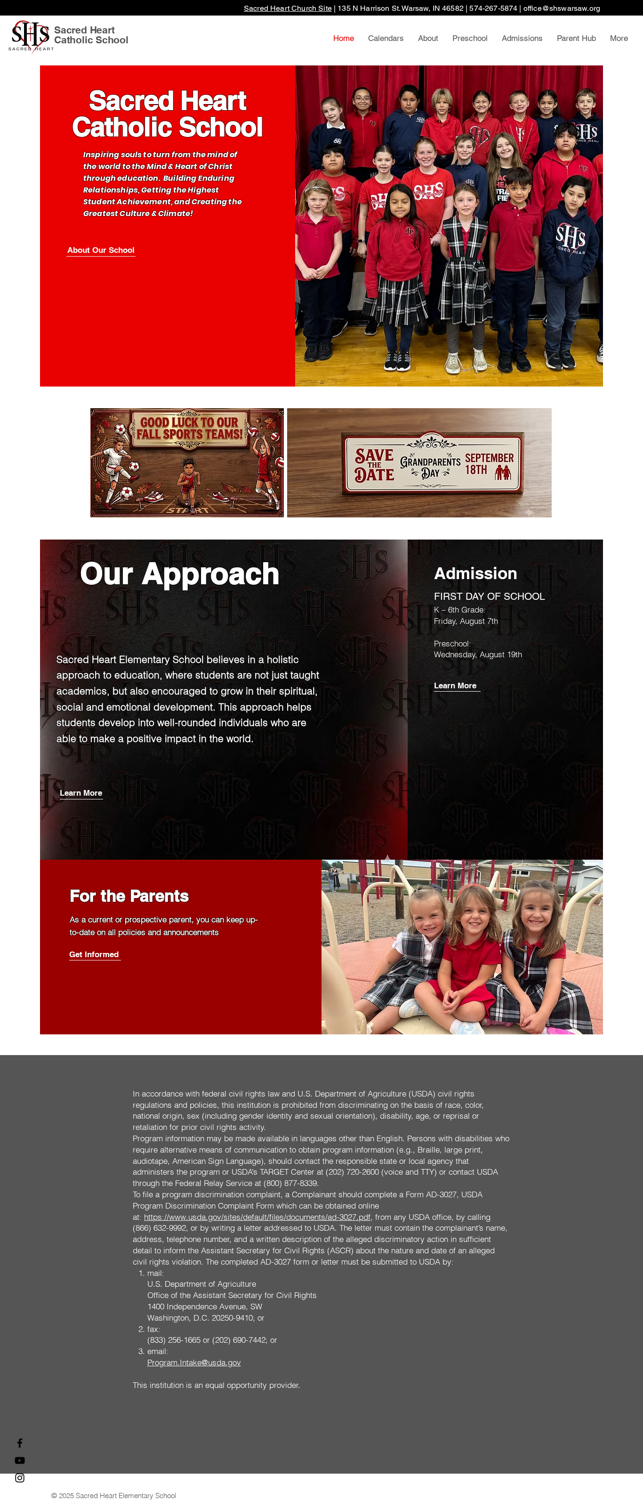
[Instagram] (20, 1478)
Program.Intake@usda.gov (194, 1362)
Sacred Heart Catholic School (91, 35)
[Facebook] (20, 1443)
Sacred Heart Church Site (288, 8)
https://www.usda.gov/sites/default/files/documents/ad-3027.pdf (257, 1217)
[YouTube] (20, 1460)
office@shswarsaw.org (561, 8)
